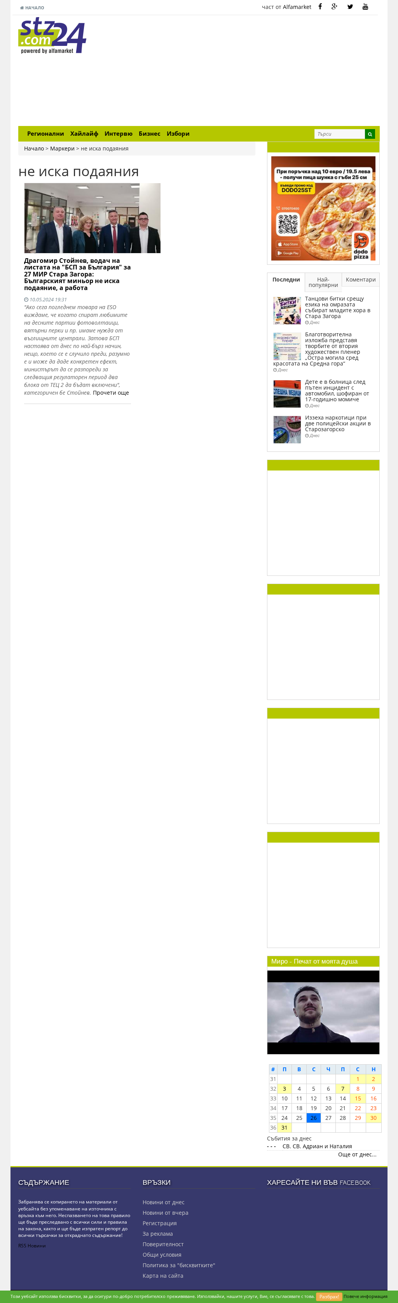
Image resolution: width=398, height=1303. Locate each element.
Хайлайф (84, 133)
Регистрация (160, 1223)
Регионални (45, 133)
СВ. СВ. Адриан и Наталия (317, 1146)
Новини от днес (164, 1202)
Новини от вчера (166, 1212)
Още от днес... (357, 1154)
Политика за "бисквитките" (179, 1265)
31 (284, 1127)
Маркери (62, 148)
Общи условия (162, 1254)
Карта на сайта (163, 1275)
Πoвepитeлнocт (163, 1244)
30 (373, 1117)
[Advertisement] (261, 71)
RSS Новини (32, 1245)
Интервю (119, 133)
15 (358, 1098)
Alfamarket (297, 6)
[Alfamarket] (323, 208)
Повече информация (366, 1296)
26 (314, 1117)
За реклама (158, 1233)
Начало (34, 7)
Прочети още (111, 392)
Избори (178, 133)
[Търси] (370, 134)
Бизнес (150, 133)
